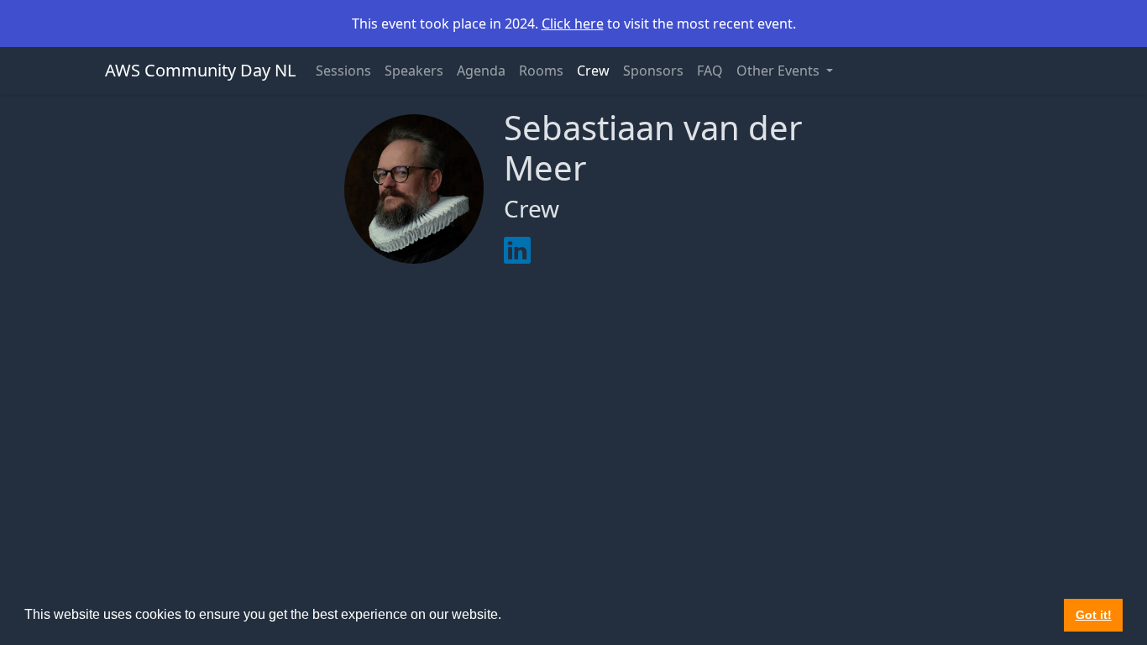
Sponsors (653, 70)
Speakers (414, 70)
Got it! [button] (1094, 614)
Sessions (343, 70)
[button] (507, 616)
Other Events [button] (779, 70)
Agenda (481, 70)
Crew (593, 70)
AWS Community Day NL (200, 70)
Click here (573, 23)
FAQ (710, 70)
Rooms (541, 70)
